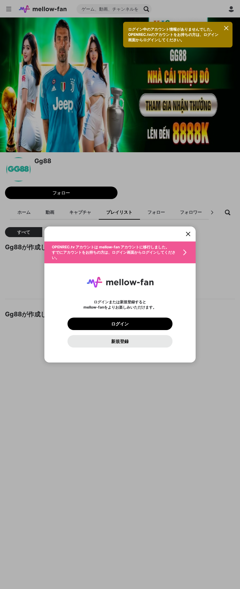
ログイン (120, 323)
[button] (120, 252)
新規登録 (120, 341)
